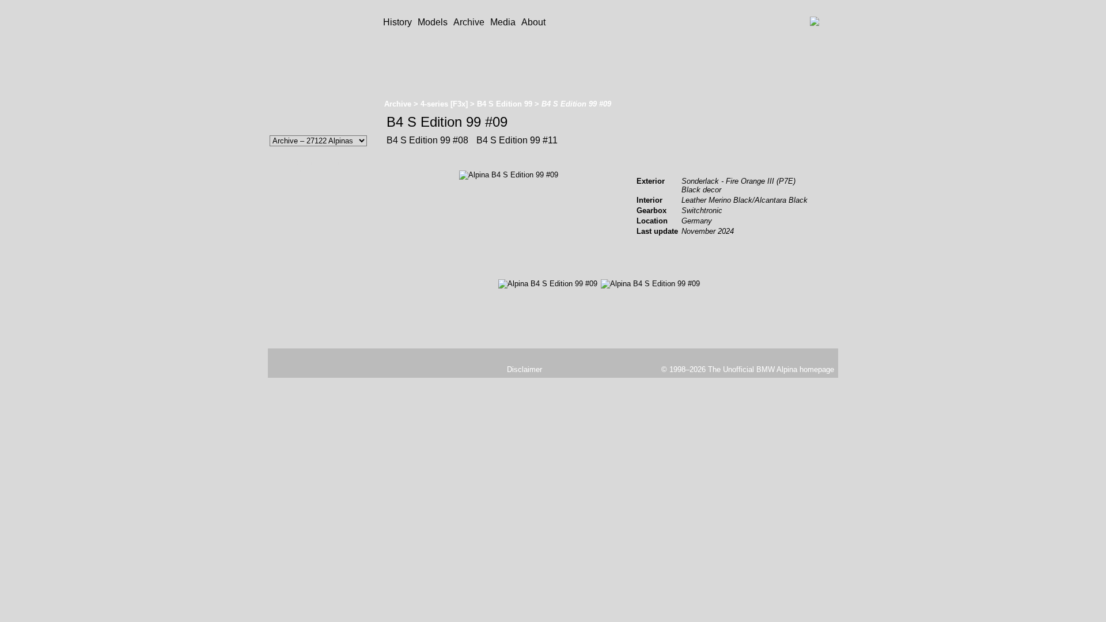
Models (433, 22)
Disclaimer (524, 369)
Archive (468, 22)
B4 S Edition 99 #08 (427, 140)
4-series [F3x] (444, 104)
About (533, 22)
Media (503, 22)
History (397, 22)
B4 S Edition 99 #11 (516, 140)
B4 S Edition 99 (504, 104)
